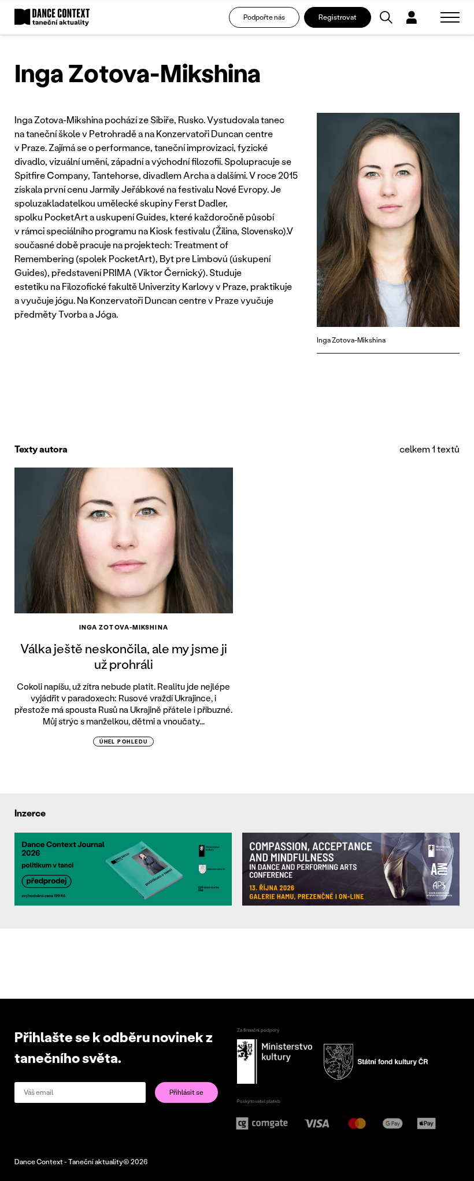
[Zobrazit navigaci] (450, 17)
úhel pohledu (123, 741)
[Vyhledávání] (386, 17)
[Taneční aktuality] (52, 18)
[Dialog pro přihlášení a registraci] (411, 17)
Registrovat (338, 17)
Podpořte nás (264, 17)
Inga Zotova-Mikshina (123, 627)
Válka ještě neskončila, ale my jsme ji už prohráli (123, 656)
